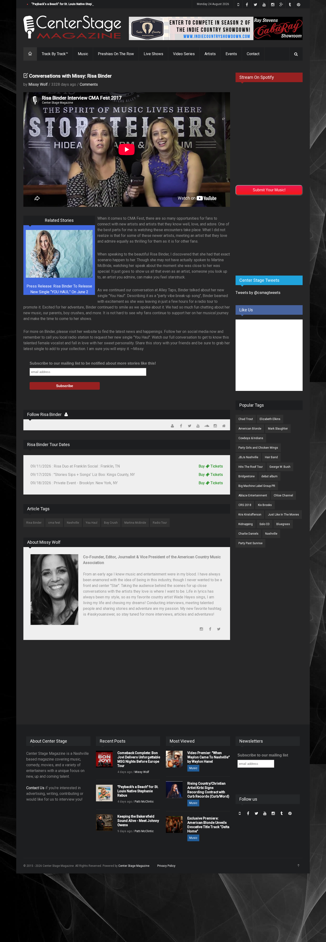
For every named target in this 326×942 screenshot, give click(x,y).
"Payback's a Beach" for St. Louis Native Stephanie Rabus (70, 4)
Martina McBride (135, 522)
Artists (210, 54)
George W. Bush (279, 466)
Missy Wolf (38, 84)
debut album (269, 476)
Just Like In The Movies (283, 514)
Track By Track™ (55, 54)
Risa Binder (34, 522)
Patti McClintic (144, 801)
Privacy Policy (166, 865)
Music (83, 54)
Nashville (73, 522)
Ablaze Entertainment (252, 495)
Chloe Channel (283, 495)
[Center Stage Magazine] (72, 27)
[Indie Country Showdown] (216, 28)
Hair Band (271, 457)
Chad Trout (245, 419)
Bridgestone (246, 476)
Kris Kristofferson (249, 514)
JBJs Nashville (248, 457)
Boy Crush (111, 522)
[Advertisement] (271, 234)
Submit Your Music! (269, 190)
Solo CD (264, 524)
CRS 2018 (244, 505)
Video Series (184, 54)
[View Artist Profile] (66, 414)
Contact (253, 54)
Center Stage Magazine (133, 865)
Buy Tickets (211, 466)
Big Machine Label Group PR (256, 486)
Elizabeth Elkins (270, 419)
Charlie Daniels (248, 533)
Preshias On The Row (116, 54)
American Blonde (249, 428)
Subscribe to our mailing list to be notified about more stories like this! (93, 363)
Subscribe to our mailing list (262, 755)
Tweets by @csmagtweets (258, 292)
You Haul (91, 522)
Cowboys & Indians (250, 438)
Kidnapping (245, 524)
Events (231, 54)
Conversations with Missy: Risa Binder (70, 76)
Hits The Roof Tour (250, 466)
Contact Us (35, 788)
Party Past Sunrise (250, 543)
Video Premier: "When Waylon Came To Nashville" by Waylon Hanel (208, 757)
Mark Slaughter (278, 428)
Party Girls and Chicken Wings (258, 447)
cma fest (54, 522)
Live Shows (153, 54)
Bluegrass (283, 524)
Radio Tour (160, 522)
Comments (89, 84)
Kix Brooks (265, 505)
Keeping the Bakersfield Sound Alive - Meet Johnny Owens (138, 820)
